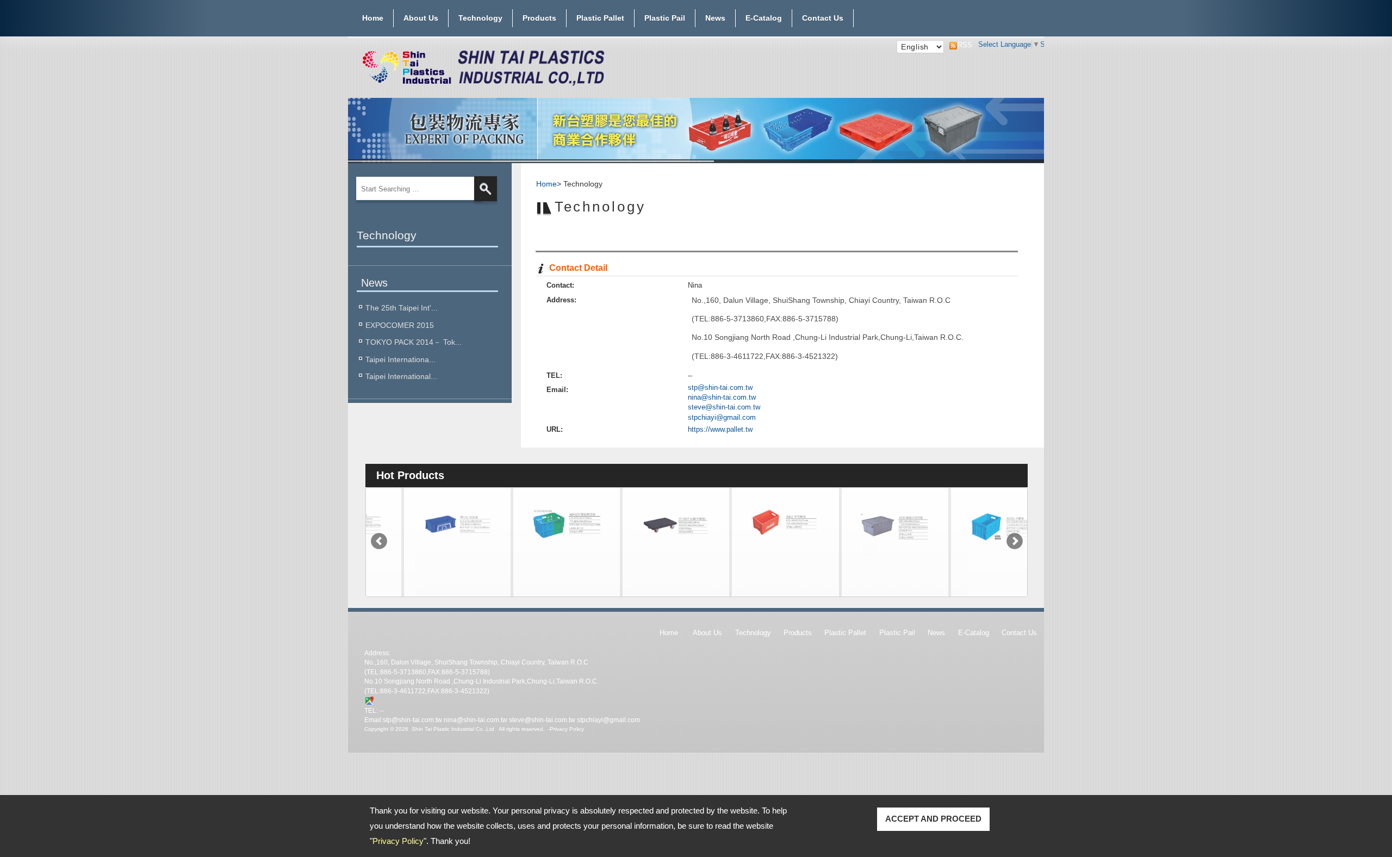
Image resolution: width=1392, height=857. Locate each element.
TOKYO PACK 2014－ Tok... (413, 342)
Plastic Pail (664, 18)
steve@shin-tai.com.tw (724, 407)
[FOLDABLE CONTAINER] (969, 564)
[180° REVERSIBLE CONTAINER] (532, 564)
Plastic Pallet (600, 18)
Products (539, 18)
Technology (480, 18)
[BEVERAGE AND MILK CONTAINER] (750, 564)
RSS (962, 45)
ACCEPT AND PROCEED (933, 818)
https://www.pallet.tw (720, 429)
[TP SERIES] (422, 564)
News (715, 18)
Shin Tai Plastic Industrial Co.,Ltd (453, 729)
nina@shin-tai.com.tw (722, 397)
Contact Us (822, 18)
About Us (420, 18)
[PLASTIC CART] (641, 564)
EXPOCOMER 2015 (399, 325)
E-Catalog (763, 18)
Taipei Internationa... (400, 359)
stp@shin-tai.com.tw (720, 387)
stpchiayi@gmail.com (722, 417)
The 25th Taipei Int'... (401, 307)
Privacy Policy (398, 841)
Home (372, 18)
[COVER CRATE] (859, 564)
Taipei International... (401, 376)
